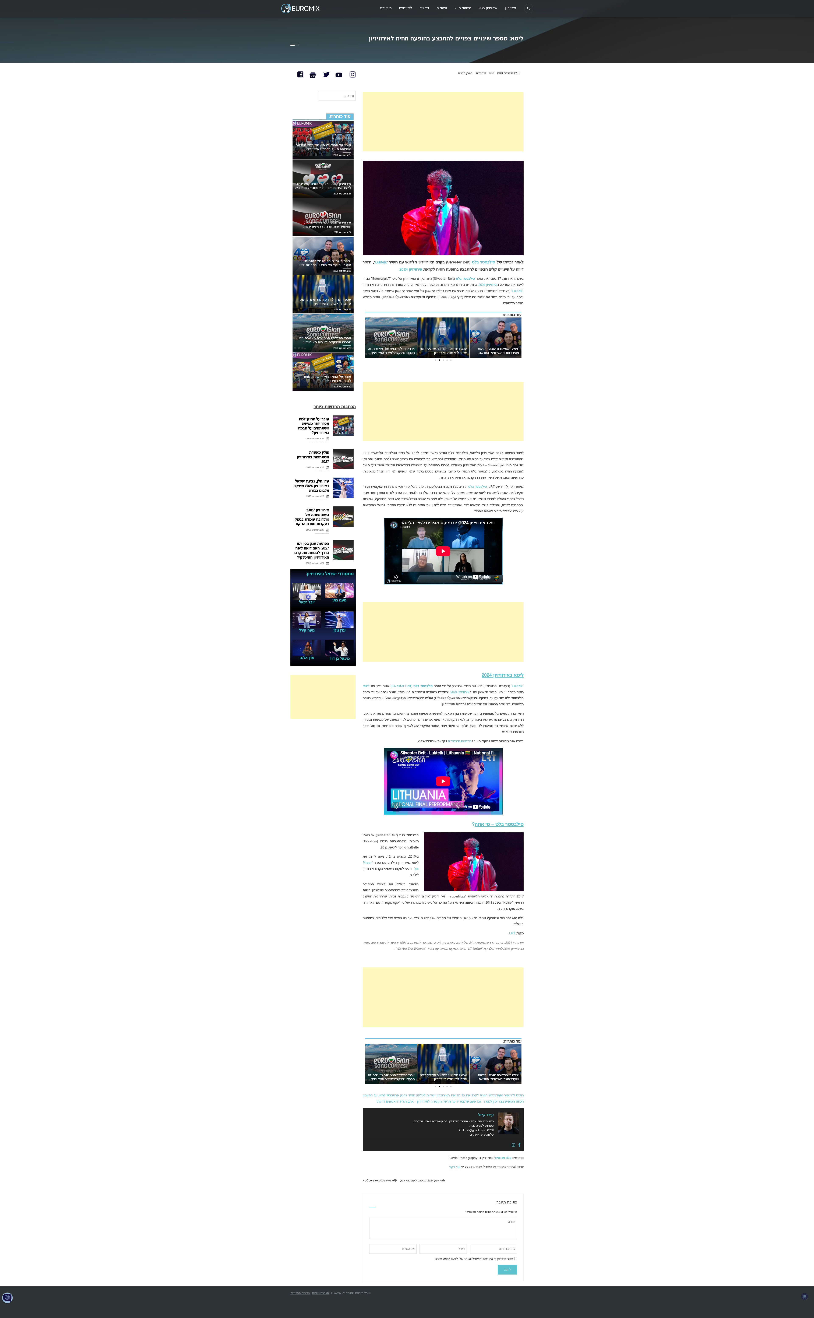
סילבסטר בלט (483, 262)
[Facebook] (519, 1145)
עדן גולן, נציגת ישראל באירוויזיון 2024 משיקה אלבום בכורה (311, 486)
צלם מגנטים (503, 1158)
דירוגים (424, 8)
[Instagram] (513, 1145)
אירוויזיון (510, 8)
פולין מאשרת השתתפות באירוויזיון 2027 (313, 457)
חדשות (422, 1180)
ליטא (366, 686)
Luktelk (381, 262)
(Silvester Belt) (411, 686)
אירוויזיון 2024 (410, 270)
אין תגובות (463, 73)
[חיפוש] (528, 8)
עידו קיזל (480, 73)
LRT (512, 933)
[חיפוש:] (337, 96)
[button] (451, 360)
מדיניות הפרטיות (300, 1293)
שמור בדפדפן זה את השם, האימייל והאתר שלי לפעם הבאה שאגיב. (474, 1259)
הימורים (442, 8)
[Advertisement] (443, 121)
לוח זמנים (405, 8)
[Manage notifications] (804, 1296)
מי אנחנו (386, 8)
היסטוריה (462, 8)
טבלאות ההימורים (459, 741)
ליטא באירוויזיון (408, 1180)
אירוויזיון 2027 (488, 8)
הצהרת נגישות (320, 1293)
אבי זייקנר (454, 1167)
